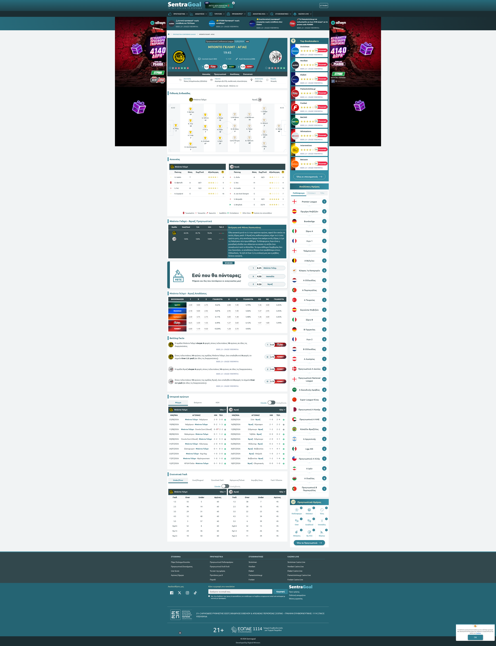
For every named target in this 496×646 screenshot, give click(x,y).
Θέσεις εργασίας (296, 598)
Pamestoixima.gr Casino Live (299, 575)
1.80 (267, 323)
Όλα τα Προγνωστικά (307, 542)
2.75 (206, 305)
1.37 (259, 311)
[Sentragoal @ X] (179, 593)
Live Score (175, 571)
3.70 (237, 328)
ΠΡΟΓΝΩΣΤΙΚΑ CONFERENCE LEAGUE (184, 34)
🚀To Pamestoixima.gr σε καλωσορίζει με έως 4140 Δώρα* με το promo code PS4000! (312, 21)
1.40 (237, 305)
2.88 (229, 305)
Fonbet (303, 103)
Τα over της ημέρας (217, 571)
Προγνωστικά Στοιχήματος (181, 566)
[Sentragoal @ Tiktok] (195, 593)
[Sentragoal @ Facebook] (171, 593)
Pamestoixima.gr (308, 88)
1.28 (229, 328)
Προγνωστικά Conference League (220, 41)
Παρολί (213, 579)
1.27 (229, 323)
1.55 (206, 323)
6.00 (190, 328)
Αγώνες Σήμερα (177, 575)
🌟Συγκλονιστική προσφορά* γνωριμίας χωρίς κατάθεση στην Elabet (269, 21)
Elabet (303, 74)
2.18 (190, 311)
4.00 (198, 305)
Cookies (478, 633)
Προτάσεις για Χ (216, 575)
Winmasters (305, 131)
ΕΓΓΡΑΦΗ (323, 5)
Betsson (304, 159)
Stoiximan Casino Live (296, 562)
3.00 (267, 305)
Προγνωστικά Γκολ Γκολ (219, 566)
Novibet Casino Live (296, 566)
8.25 (190, 323)
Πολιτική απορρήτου (297, 595)
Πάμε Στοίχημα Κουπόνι (180, 562)
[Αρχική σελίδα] (168, 34)
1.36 (259, 305)
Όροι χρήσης (294, 591)
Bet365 (303, 117)
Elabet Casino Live (295, 571)
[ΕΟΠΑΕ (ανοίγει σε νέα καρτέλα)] (257, 629)
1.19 (198, 328)
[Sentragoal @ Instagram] (187, 593)
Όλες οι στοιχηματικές (307, 176)
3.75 (198, 317)
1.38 (237, 317)
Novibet (304, 60)
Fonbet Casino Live (295, 579)
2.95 (229, 311)
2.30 (190, 305)
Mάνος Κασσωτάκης (251, 227)
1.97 (259, 323)
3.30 (198, 323)
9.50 (206, 328)
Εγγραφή (280, 591)
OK (475, 637)
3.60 (237, 323)
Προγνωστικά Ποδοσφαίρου (221, 562)
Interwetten (306, 145)
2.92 (206, 311)
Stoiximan (304, 46)
